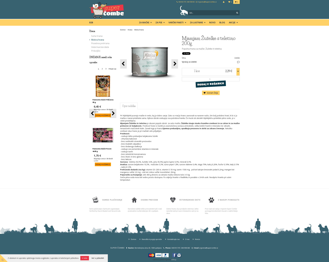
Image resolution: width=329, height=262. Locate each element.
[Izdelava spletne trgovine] (173, 260)
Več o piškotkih (98, 258)
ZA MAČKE (144, 22)
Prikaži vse (112, 69)
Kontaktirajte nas (173, 239)
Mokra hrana (97, 39)
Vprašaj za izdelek (189, 62)
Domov (123, 30)
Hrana (130, 30)
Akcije (232, 22)
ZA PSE (159, 22)
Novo (212, 22)
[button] (113, 113)
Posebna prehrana (100, 43)
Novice (197, 239)
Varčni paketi (176, 22)
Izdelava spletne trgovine (162, 260)
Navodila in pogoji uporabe (152, 239)
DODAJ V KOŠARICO (210, 84)
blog (222, 22)
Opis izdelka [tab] (129, 106)
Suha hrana (96, 36)
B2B (91, 22)
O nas (187, 239)
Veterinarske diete (100, 47)
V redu (84, 258)
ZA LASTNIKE (196, 22)
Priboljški (95, 50)
